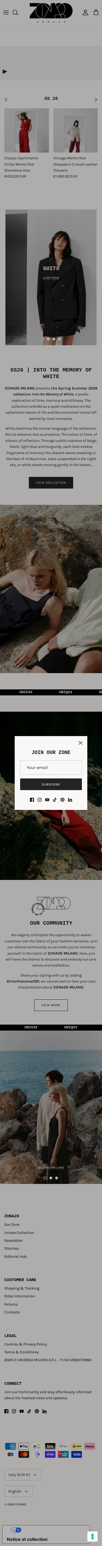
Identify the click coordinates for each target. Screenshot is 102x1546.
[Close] (80, 743)
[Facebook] (32, 800)
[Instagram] (40, 800)
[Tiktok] (55, 800)
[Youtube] (47, 800)
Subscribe (51, 784)
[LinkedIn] (70, 800)
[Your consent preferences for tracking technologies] (92, 1536)
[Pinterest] (62, 800)
